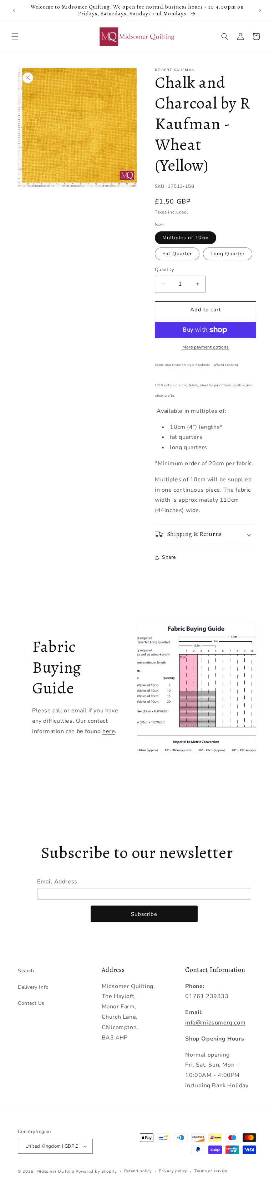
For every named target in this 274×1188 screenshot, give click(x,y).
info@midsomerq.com (215, 1023)
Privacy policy (173, 1171)
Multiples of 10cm (185, 237)
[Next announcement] (260, 10)
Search (26, 970)
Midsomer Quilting (55, 1171)
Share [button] (169, 557)
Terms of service (211, 1171)
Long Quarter (227, 253)
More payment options (205, 347)
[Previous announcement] (14, 10)
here (108, 731)
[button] (15, 36)
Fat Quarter (177, 253)
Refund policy (138, 1171)
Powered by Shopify (96, 1171)
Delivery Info (33, 987)
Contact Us (31, 1003)
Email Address (57, 882)
